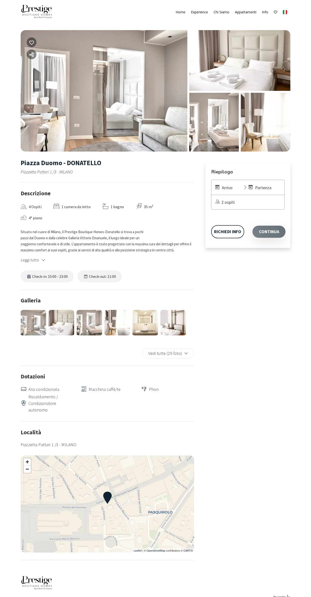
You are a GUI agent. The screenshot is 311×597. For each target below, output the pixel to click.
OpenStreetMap (156, 550)
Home (180, 12)
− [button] (27, 469)
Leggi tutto (30, 260)
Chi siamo (221, 12)
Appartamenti (245, 12)
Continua (269, 231)
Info (265, 12)
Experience (199, 12)
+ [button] (27, 462)
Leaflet (138, 550)
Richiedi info (227, 231)
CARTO (188, 550)
